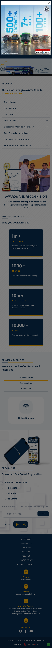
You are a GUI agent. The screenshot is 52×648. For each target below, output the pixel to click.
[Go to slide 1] (21, 49)
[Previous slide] (5, 30)
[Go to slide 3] (30, 49)
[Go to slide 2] (26, 49)
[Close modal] (48, 3)
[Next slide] (47, 30)
